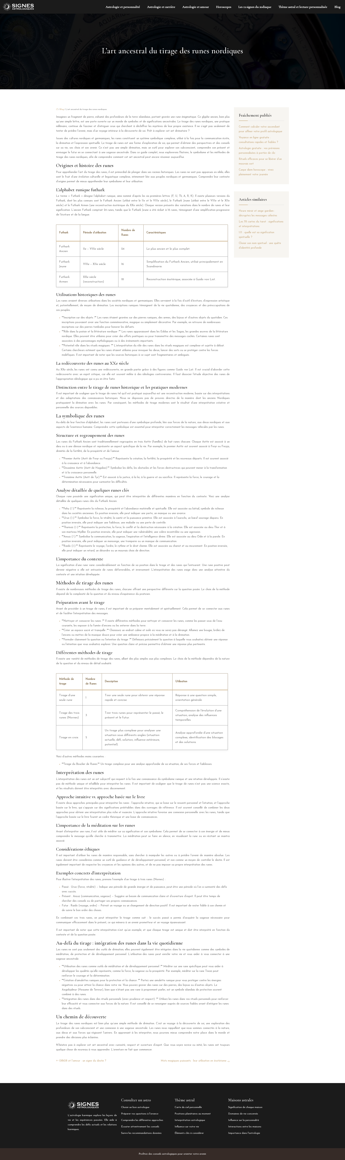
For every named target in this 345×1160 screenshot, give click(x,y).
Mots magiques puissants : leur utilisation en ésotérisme (193, 1061)
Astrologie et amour (195, 7)
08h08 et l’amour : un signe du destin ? (82, 1061)
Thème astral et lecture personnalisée (303, 7)
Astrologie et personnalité (123, 7)
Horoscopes (223, 7)
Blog (337, 7)
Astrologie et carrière (161, 7)
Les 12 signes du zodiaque (254, 7)
